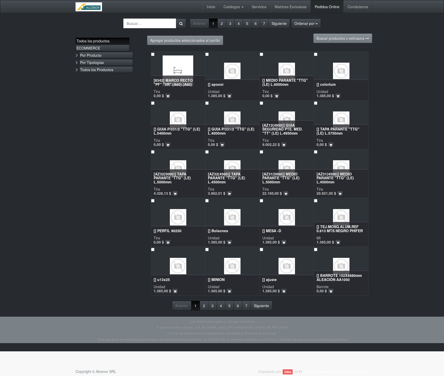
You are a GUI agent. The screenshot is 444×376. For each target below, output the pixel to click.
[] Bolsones (218, 230)
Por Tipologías (92, 62)
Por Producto (90, 55)
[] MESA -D (271, 230)
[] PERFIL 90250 (167, 230)
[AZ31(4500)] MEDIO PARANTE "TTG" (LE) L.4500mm (335, 177)
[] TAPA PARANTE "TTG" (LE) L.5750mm (338, 130)
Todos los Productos (96, 69)
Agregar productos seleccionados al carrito (185, 40)
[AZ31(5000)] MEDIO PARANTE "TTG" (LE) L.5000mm (281, 177)
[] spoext (216, 84)
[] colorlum (326, 84)
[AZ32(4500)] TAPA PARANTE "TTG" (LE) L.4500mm (226, 177)
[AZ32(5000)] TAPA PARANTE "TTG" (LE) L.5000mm (172, 177)
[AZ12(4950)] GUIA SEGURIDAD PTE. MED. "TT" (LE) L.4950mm (282, 129)
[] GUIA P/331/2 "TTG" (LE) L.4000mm (231, 130)
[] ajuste (269, 279)
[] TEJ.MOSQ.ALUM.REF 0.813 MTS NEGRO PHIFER (340, 228)
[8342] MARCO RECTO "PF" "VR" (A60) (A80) (173, 82)
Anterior (199, 23)
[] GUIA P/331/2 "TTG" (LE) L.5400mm (177, 130)
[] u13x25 (162, 279)
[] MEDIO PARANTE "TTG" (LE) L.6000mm (285, 82)
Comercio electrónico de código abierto (335, 371)
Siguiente (279, 23)
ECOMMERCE (88, 48)
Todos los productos (93, 40)
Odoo (287, 372)
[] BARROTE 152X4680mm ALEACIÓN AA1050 (339, 277)
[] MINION (216, 279)
